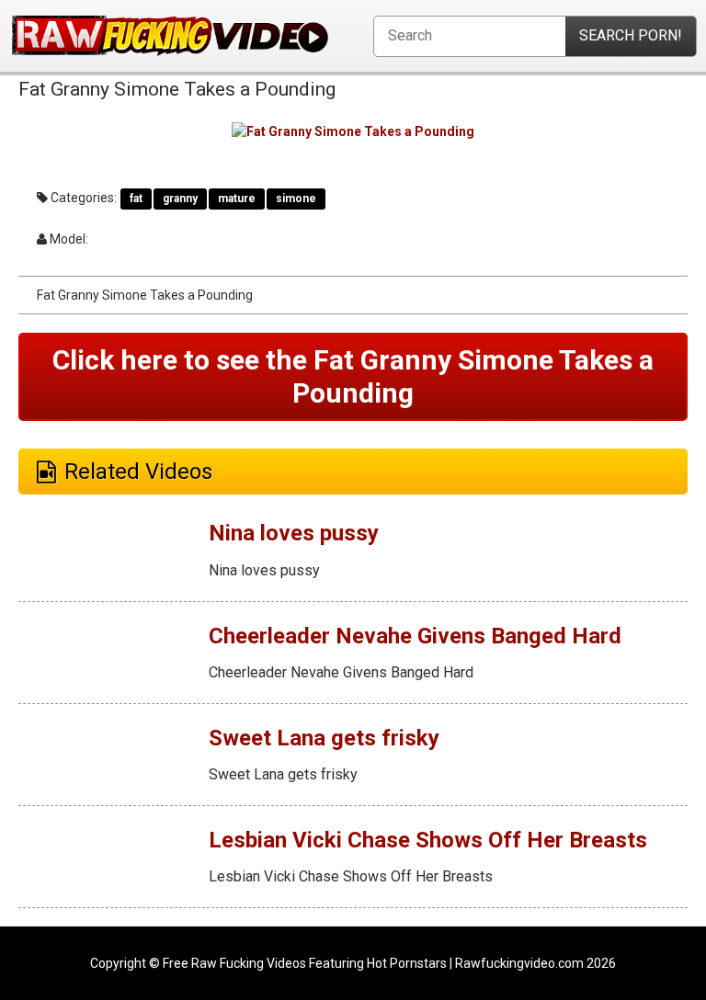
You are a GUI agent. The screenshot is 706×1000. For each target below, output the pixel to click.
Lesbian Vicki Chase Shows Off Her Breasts (428, 840)
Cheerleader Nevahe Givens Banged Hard (415, 636)
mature (237, 198)
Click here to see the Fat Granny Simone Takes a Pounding (353, 376)
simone (296, 198)
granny (180, 198)
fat (136, 198)
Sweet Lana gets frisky (324, 738)
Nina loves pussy (294, 533)
